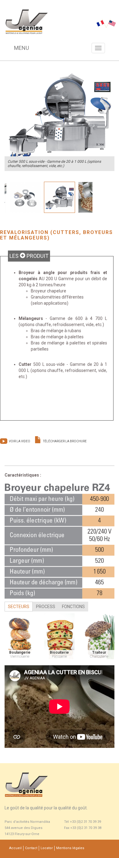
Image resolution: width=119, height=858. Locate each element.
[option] (59, 116)
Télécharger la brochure (65, 441)
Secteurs (18, 606)
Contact (31, 848)
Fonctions (73, 606)
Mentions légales (70, 848)
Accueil (15, 848)
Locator (47, 848)
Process (45, 606)
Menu (21, 48)
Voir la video (19, 441)
